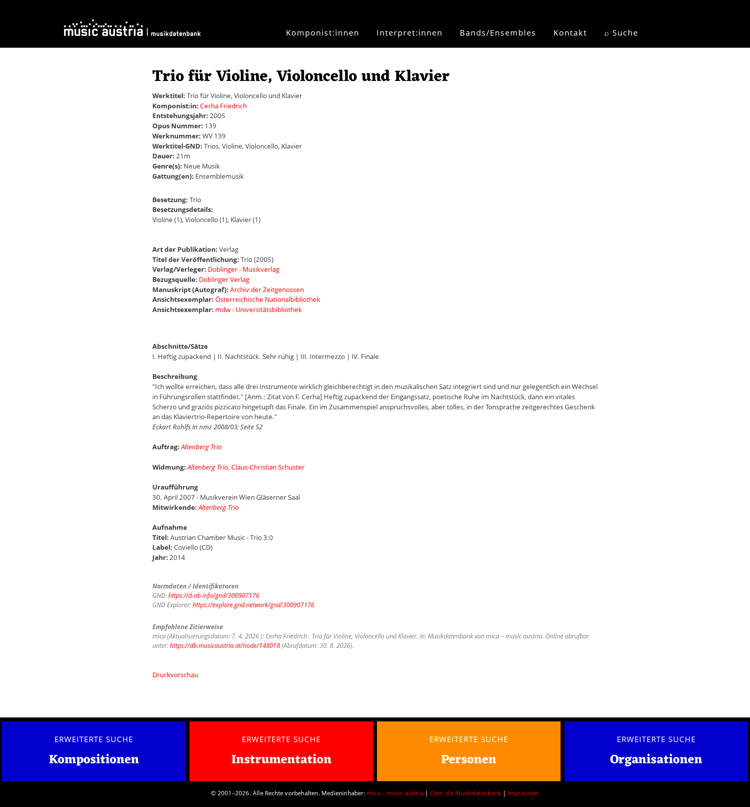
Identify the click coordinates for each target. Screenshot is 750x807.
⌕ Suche (621, 32)
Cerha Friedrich (223, 105)
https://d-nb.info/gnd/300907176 (213, 595)
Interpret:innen (410, 32)
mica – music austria (395, 793)
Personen (468, 760)
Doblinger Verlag (224, 279)
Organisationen (656, 760)
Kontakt (570, 32)
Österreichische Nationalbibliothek (267, 299)
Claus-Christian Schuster (268, 467)
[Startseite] (132, 30)
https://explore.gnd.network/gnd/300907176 (253, 605)
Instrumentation (281, 760)
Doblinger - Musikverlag (243, 269)
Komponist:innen (322, 32)
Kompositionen (94, 760)
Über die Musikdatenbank (466, 793)
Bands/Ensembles (498, 32)
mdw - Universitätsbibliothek (258, 309)
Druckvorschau (175, 674)
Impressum (523, 793)
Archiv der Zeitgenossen (267, 289)
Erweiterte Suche (93, 738)
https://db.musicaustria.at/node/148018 (225, 645)
